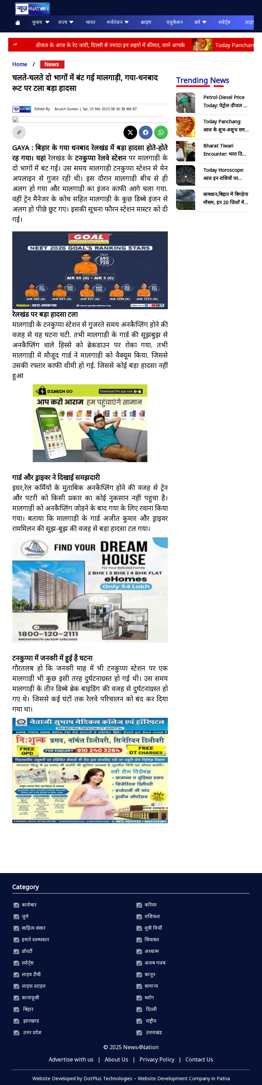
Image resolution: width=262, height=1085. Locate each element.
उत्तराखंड (152, 1032)
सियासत (150, 939)
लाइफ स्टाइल (32, 986)
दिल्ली (149, 1009)
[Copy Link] (19, 132)
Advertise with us (71, 1059)
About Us (116, 1059)
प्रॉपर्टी (25, 951)
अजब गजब (153, 962)
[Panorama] (90, 590)
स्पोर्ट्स (224, 22)
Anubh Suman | (68, 108)
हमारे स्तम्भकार (34, 939)
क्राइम (146, 22)
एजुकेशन (174, 22)
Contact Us (199, 1059)
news (51, 64)
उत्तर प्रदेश (30, 1032)
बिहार (26, 1009)
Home (19, 64)
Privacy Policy (157, 1059)
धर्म (198, 22)
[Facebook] (145, 132)
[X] (130, 132)
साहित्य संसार (32, 928)
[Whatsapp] (161, 132)
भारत (90, 22)
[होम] (29, 9)
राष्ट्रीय (149, 1020)
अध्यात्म (150, 951)
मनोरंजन (115, 22)
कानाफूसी (29, 997)
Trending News (202, 80)
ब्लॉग (148, 997)
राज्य (63, 22)
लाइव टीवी (30, 974)
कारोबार (28, 904)
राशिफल (151, 916)
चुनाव (38, 22)
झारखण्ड (29, 1020)
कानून (148, 974)
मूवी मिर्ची (152, 928)
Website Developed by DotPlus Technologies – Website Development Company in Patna (131, 1078)
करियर (149, 904)
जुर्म (24, 916)
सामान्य (150, 986)
